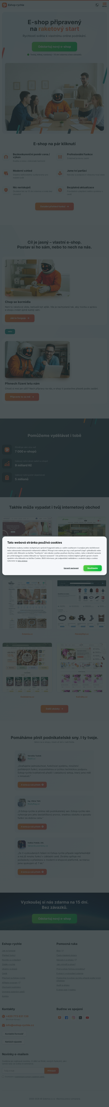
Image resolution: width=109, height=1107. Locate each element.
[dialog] (54, 556)
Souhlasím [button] (92, 568)
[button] (71, 568)
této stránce (22, 561)
